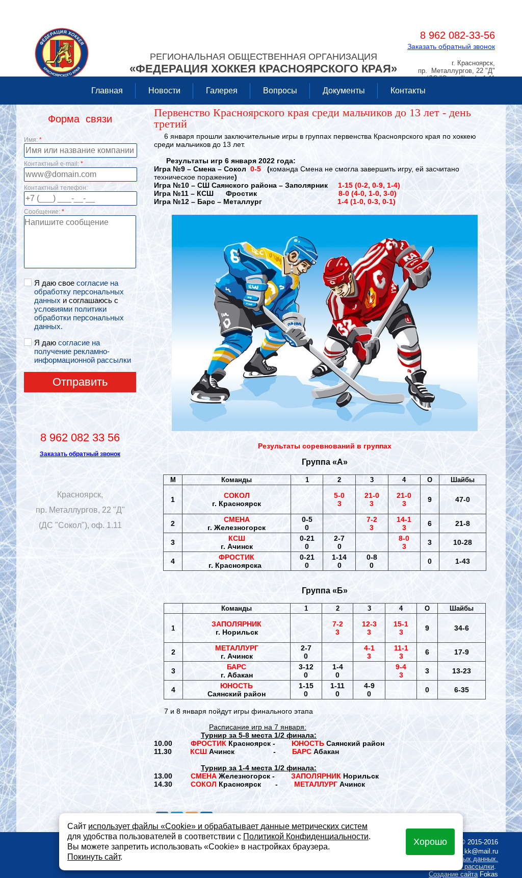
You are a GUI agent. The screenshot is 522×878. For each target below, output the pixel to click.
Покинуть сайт (93, 856)
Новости (164, 90)
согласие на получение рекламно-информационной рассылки (82, 351)
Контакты (408, 90)
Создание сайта (453, 874)
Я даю (82, 351)
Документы (344, 90)
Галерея (222, 90)
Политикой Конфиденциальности (306, 836)
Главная (107, 90)
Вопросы (280, 90)
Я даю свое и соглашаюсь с (79, 305)
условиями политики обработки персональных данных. (79, 318)
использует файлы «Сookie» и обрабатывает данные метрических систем (228, 826)
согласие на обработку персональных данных (79, 292)
